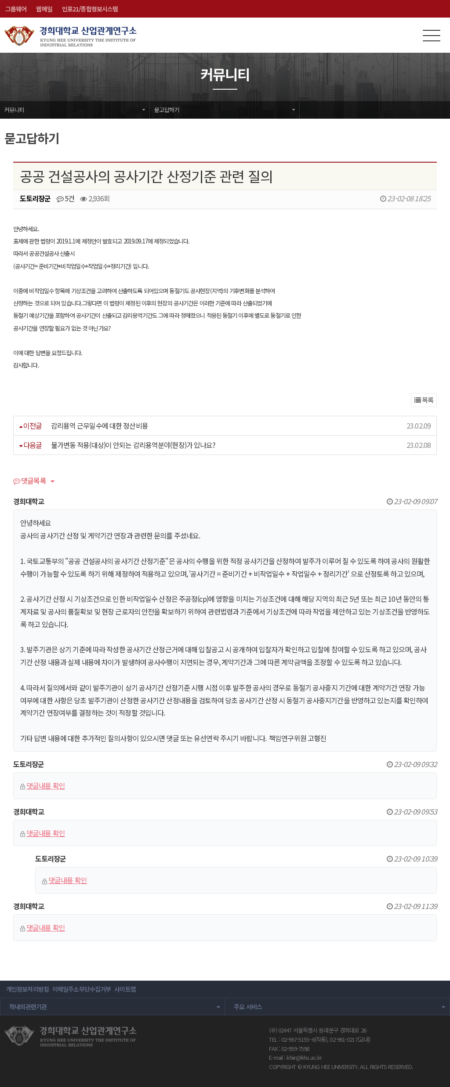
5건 (68, 198)
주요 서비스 (248, 1006)
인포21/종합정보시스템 (90, 8)
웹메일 (44, 8)
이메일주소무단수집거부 (81, 989)
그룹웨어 (15, 8)
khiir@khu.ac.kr (304, 1057)
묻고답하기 (166, 109)
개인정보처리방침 (27, 989)
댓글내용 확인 (45, 785)
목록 (427, 399)
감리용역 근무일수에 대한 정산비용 (99, 425)
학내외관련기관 (28, 1006)
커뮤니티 (14, 109)
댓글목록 (33, 481)
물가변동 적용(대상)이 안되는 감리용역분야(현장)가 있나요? (133, 445)
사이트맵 (124, 989)
